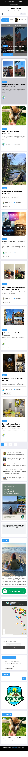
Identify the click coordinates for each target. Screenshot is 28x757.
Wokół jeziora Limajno (9, 668)
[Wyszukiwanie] (21, 14)
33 (10, 444)
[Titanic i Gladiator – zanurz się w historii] (14, 223)
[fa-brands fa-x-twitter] (12, 4)
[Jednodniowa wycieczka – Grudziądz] (14, 317)
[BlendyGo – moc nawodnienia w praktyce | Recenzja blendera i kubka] (14, 271)
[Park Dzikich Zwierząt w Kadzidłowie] (14, 116)
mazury (24, 49)
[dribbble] (14, 4)
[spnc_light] (24, 14)
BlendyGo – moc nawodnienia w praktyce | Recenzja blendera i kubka (13, 288)
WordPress (15, 747)
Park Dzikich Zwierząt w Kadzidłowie (11, 133)
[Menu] (2, 14)
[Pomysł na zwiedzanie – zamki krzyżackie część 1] (14, 69)
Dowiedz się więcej (21, 54)
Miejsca (18, 49)
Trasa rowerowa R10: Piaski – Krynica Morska (13, 663)
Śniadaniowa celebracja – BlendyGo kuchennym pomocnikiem (12, 425)
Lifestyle (4, 188)
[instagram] (15, 4)
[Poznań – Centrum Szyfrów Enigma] (14, 362)
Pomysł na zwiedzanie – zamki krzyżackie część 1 (13, 86)
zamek (5, 46)
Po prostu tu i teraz (20, 26)
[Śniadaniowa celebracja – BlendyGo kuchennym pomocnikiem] (14, 408)
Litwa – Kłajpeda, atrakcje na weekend (12, 666)
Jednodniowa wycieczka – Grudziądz (12, 334)
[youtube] (17, 4)
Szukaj (6, 674)
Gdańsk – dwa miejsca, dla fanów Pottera (12, 661)
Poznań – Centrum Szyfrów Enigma (12, 379)
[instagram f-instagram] (11, 4)
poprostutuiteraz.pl (14, 8)
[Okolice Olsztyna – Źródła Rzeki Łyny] (14, 169)
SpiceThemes (14, 748)
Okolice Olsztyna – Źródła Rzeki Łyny (12, 192)
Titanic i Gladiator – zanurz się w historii (13, 243)
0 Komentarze (18, 97)
